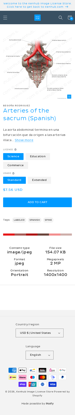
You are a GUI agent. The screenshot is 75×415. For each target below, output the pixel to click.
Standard (14, 180)
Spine (48, 220)
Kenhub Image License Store (34, 391)
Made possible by (37, 403)
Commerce (16, 165)
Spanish (35, 220)
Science (13, 156)
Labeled (19, 220)
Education (38, 156)
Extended (39, 180)
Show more (24, 140)
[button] (5, 17)
